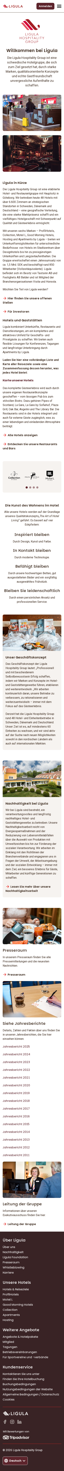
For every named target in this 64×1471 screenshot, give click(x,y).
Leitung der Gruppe (22, 1224)
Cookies (8, 1399)
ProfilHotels (11, 1294)
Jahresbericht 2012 (16, 1147)
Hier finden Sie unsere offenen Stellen (27, 300)
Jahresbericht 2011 (16, 1155)
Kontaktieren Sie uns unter (21, 1374)
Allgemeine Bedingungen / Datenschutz (31, 1394)
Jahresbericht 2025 (16, 1047)
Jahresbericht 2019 (16, 1093)
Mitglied (8, 1342)
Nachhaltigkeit (13, 1252)
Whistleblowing (13, 1267)
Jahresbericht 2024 (16, 1054)
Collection (10, 1310)
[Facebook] (5, 1422)
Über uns (9, 1247)
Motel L (8, 1300)
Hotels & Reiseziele (16, 1289)
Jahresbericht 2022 (16, 1070)
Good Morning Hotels (18, 1305)
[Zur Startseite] (13, 6)
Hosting (8, 1320)
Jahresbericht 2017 (16, 1109)
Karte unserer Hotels (18, 380)
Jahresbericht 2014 (16, 1132)
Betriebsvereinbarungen (20, 1352)
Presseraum (16, 975)
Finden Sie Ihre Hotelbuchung (23, 1379)
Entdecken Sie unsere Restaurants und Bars (30, 446)
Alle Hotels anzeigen (23, 435)
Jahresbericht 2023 (16, 1062)
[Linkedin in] (19, 1422)
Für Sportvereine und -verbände (25, 1357)
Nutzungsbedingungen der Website (28, 1389)
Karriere (8, 1273)
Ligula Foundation (15, 1257)
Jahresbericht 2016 (16, 1116)
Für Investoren (18, 312)
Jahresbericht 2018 (16, 1101)
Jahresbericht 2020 (16, 1085)
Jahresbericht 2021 (16, 1078)
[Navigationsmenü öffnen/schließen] (59, 6)
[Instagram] (12, 1422)
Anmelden (45, 6)
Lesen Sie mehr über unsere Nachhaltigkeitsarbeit (28, 889)
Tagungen (10, 1347)
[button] (27, 487)
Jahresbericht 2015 (16, 1124)
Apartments (11, 1315)
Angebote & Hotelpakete (20, 1337)
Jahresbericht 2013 (16, 1140)
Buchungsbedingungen (19, 1384)
